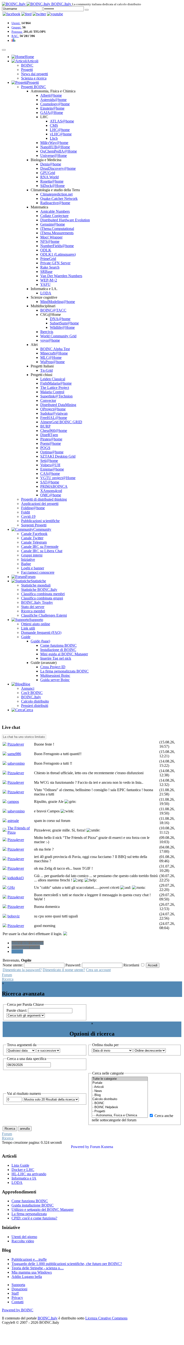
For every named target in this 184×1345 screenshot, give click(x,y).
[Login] (87, 10)
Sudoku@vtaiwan (54, 413)
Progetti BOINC (33, 87)
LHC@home (60, 130)
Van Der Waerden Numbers (61, 276)
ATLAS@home (62, 121)
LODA (45, 293)
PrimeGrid (48, 259)
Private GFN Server (55, 263)
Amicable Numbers (55, 211)
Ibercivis (46, 332)
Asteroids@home (53, 100)
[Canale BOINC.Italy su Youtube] (26, 14)
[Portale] (120, 1083)
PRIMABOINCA (54, 486)
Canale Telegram (34, 542)
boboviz (13, 916)
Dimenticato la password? (22, 970)
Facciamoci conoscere (37, 572)
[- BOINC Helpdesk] (120, 1107)
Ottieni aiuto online (35, 624)
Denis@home (50, 164)
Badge (26, 564)
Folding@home (33, 508)
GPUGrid (47, 173)
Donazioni (19, 1289)
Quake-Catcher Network (59, 198)
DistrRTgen (49, 435)
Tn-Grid (46, 370)
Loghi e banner (32, 568)
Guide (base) (40, 641)
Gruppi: (17, 27)
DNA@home (60, 319)
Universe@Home (53, 156)
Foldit (25, 512)
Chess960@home (53, 431)
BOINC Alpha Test (55, 349)
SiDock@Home (52, 186)
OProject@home (53, 409)
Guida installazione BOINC (33, 1205)
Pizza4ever (15, 744)
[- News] (120, 1091)
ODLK (45, 250)
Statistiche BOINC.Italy (39, 590)
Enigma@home (52, 469)
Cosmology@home (55, 104)
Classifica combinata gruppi (42, 598)
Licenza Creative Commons (106, 1318)
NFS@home (49, 241)
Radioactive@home (55, 203)
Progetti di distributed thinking (44, 499)
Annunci (27, 688)
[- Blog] (120, 1095)
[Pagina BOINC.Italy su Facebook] (11, 14)
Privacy (17, 1298)
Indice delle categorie (28, 943)
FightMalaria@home (56, 383)
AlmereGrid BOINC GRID (61, 422)
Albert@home (51, 95)
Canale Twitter (32, 538)
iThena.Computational (57, 229)
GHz (11, 887)
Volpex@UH (50, 465)
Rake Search (49, 267)
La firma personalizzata (29, 1214)
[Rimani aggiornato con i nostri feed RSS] (55, 14)
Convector (48, 400)
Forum (7, 975)
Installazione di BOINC (58, 650)
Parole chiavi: (17, 1010)
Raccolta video (23, 1241)
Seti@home (49, 461)
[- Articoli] (120, 1087)
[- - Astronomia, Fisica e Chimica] (120, 1115)
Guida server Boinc (55, 680)
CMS (54, 125)
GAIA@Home (51, 113)
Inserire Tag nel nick (55, 658)
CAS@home (50, 473)
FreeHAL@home (53, 418)
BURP (45, 426)
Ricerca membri (33, 611)
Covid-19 (28, 516)
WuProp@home (52, 362)
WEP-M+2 (48, 280)
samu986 (14, 754)
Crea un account (98, 970)
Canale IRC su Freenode (39, 547)
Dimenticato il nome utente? (64, 970)
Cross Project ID (52, 667)
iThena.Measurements (57, 233)
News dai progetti (34, 74)
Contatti (17, 1302)
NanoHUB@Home (55, 147)
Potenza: (17, 31)
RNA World (49, 177)
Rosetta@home (51, 181)
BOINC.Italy (31, 697)
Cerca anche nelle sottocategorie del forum (132, 1118)
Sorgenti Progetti (33, 525)
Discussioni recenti (26, 947)
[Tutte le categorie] (120, 1079)
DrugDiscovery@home (58, 168)
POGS (45, 448)
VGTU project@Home (57, 478)
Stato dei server (32, 607)
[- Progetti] (120, 1111)
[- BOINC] (120, 1103)
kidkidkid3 (15, 878)
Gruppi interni (31, 555)
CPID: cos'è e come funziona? (34, 1218)
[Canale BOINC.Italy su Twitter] (39, 14)
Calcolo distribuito (35, 701)
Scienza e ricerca (33, 78)
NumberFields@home (57, 246)
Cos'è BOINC (32, 693)
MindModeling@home (57, 302)
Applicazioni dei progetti (39, 504)
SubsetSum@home (64, 323)
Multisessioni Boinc (55, 675)
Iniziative (28, 559)
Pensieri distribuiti (34, 706)
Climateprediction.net (56, 194)
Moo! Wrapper (51, 237)
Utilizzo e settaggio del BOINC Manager (43, 1209)
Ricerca (17, 951)
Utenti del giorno (24, 1237)
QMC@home (50, 495)
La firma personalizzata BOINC (64, 671)
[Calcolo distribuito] (120, 1099)
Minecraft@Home (54, 353)
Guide (25, 637)
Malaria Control (52, 392)
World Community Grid (58, 336)
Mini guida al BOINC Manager (64, 654)
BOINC (27, 65)
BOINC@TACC (53, 310)
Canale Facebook (34, 534)
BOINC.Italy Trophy (37, 602)
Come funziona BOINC (58, 645)
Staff (15, 1293)
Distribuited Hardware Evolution (65, 220)
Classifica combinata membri (43, 594)
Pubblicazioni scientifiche (40, 521)
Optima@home (51, 452)
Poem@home (50, 443)
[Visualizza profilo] (4, 744)
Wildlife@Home (62, 327)
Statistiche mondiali (36, 585)
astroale (13, 821)
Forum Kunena (101, 1147)
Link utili (28, 628)
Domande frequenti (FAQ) (41, 632)
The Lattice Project (54, 388)
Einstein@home (52, 108)
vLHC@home (61, 134)
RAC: (15, 36)
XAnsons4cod (51, 491)
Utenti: (16, 23)
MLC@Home (51, 357)
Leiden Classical (52, 379)
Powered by (80, 1147)
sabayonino (16, 763)
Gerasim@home (52, 224)
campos (13, 802)
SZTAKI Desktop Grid (57, 456)
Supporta (18, 1285)
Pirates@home (51, 439)
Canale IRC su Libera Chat (41, 551)
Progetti (27, 70)
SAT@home (49, 482)
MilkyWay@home (54, 143)
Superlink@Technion (56, 396)
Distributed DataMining (58, 405)
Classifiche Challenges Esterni (44, 615)
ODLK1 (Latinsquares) (58, 254)
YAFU (45, 284)
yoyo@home (50, 340)
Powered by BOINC (17, 1310)
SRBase (46, 272)
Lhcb (54, 138)
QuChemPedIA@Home (58, 151)
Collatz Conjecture (54, 216)
